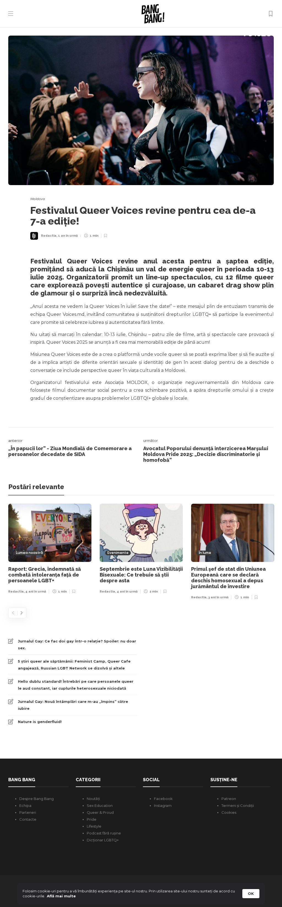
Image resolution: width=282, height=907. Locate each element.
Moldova (37, 199)
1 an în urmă (68, 236)
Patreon (228, 798)
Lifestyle (94, 826)
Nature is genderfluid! (40, 721)
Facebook (163, 798)
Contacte (27, 819)
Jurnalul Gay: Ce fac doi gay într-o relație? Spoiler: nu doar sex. (77, 644)
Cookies (228, 812)
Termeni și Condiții (237, 805)
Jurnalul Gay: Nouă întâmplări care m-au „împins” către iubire (73, 705)
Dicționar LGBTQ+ (103, 840)
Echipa (25, 805)
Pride (91, 819)
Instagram (163, 805)
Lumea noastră (29, 553)
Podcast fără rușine (104, 833)
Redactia (48, 236)
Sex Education (100, 805)
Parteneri (27, 812)
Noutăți (93, 798)
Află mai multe (61, 896)
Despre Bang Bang (36, 798)
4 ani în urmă (35, 591)
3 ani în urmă (218, 597)
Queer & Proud (100, 812)
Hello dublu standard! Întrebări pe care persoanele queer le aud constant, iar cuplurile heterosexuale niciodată (75, 684)
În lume (205, 553)
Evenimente (118, 553)
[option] (50, 550)
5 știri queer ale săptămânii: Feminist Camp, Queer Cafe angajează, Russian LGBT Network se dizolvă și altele (74, 664)
